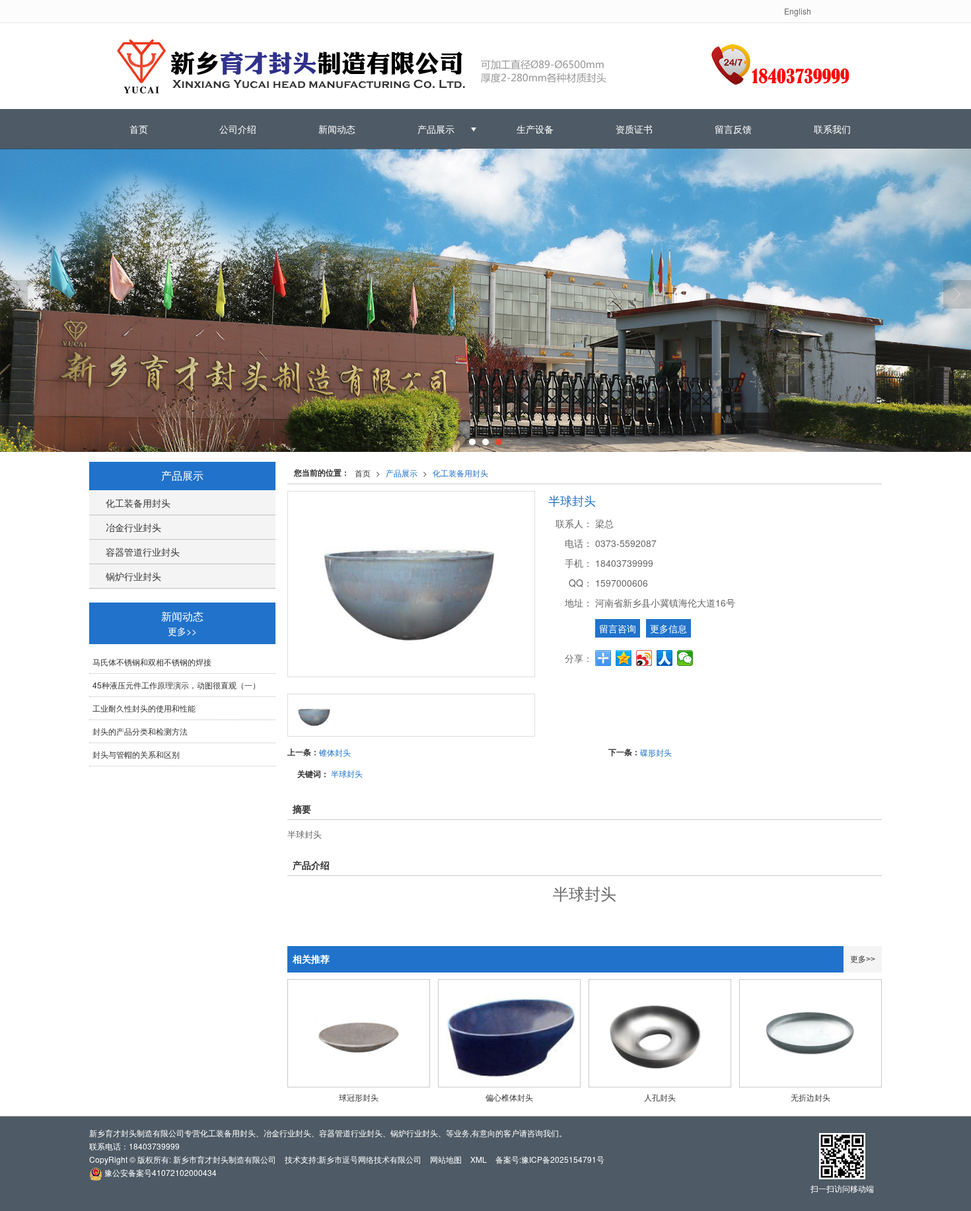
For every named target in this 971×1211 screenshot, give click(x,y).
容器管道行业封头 (143, 551)
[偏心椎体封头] (509, 1033)
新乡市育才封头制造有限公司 (224, 1159)
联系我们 (832, 128)
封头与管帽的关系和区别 (136, 754)
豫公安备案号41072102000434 (159, 1172)
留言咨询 (617, 628)
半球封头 (347, 773)
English (797, 11)
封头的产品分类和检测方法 (140, 731)
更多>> (862, 959)
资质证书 (634, 128)
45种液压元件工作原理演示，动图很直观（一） (176, 684)
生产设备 (535, 128)
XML (478, 1159)
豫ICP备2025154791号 (562, 1159)
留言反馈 (733, 128)
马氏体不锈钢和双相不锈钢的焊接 (151, 661)
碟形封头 (656, 752)
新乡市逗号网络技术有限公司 (369, 1159)
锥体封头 (335, 752)
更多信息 (668, 628)
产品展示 (435, 128)
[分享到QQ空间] (624, 658)
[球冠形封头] (358, 1033)
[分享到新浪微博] (644, 658)
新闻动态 (336, 128)
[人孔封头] (660, 1033)
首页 (138, 128)
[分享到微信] (685, 658)
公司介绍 (237, 128)
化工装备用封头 (460, 472)
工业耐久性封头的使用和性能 (144, 708)
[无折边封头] (810, 1033)
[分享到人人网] (665, 658)
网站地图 (446, 1159)
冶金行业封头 (133, 527)
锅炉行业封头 (133, 576)
